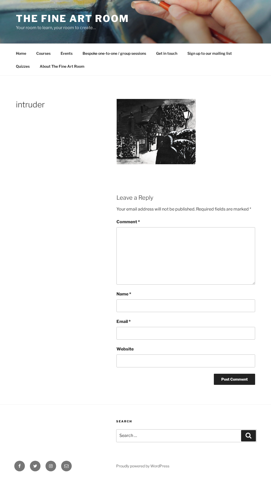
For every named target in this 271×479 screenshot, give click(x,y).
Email (123, 321)
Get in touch (166, 53)
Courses (43, 53)
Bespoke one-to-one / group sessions (114, 53)
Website (125, 349)
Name (123, 293)
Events (67, 53)
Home (21, 53)
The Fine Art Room (72, 18)
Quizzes (23, 66)
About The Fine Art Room (62, 66)
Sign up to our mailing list (209, 53)
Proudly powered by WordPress (142, 466)
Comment (128, 221)
